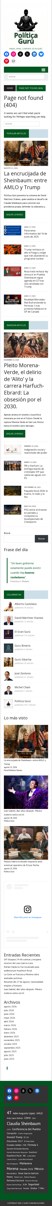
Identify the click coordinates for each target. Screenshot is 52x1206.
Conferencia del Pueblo (26, 1129)
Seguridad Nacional (14, 1188)
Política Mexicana (30, 1177)
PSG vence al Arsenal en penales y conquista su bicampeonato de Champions (35, 515)
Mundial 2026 (26, 1169)
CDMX (27, 1118)
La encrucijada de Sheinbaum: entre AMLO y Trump (25, 180)
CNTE (9, 1130)
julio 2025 (9, 1055)
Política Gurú (23, 701)
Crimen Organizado (25, 1133)
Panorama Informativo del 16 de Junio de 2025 (35, 233)
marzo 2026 (10, 1025)
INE (24, 1155)
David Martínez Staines (29, 618)
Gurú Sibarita (23, 659)
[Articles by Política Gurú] (8, 706)
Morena (12, 1168)
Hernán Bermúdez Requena (17, 1152)
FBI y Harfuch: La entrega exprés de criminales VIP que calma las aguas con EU (35, 471)
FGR (24, 1145)
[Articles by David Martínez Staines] (8, 623)
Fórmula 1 (33, 1145)
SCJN (25, 1184)
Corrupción (12, 1133)
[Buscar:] (22, 123)
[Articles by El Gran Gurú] (8, 637)
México (39, 1169)
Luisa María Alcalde (25, 1159)
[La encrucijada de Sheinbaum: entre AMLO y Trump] (26, 163)
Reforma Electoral (15, 1180)
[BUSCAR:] (25, 76)
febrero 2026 (10, 1029)
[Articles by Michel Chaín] (8, 692)
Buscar (7, 533)
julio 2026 (9, 1010)
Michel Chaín (22, 687)
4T (9, 1112)
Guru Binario (22, 645)
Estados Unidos (14, 1144)
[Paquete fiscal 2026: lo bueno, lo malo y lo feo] (12, 493)
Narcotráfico (12, 1173)
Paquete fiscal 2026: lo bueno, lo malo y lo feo (36, 494)
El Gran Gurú (22, 631)
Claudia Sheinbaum (24, 1123)
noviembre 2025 (12, 1040)
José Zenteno (23, 673)
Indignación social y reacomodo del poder (35, 451)
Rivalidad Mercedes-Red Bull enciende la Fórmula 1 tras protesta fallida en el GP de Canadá (35, 305)
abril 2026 (9, 1021)
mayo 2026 (9, 1017)
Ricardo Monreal (31, 1181)
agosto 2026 (10, 1006)
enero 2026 (9, 1032)
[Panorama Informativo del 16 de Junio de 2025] (12, 233)
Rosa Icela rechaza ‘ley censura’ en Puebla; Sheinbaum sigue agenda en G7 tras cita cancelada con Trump (36, 279)
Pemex (10, 1176)
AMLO (39, 1113)
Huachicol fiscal (14, 1155)
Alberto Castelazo (26, 604)
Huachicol (33, 1152)
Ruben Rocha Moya (14, 1184)
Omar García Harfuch (28, 1173)
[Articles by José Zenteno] (8, 678)
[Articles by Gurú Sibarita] (8, 664)
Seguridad (33, 1184)
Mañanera (25, 1163)
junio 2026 (9, 1013)
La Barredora (31, 1156)
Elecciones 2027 (15, 1141)
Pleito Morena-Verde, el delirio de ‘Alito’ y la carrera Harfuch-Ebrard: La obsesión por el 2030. (24, 386)
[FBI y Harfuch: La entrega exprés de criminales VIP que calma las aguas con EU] (12, 468)
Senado (26, 1188)
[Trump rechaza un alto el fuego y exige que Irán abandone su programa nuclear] (12, 252)
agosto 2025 (10, 1051)
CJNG (34, 1118)
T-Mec (41, 1188)
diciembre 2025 (11, 1036)
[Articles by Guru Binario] (8, 651)
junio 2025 (9, 1058)
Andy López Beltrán (15, 1118)
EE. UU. (26, 1137)
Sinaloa (33, 1188)
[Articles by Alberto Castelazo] (8, 609)
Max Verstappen (12, 1164)
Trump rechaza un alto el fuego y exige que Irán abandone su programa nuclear (36, 254)
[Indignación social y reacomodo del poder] (12, 452)
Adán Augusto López (24, 1113)
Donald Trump (14, 1137)
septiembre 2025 (12, 1047)
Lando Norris (12, 1159)
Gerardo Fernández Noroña (18, 1149)
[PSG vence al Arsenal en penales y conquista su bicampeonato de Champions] (12, 512)
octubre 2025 (10, 1043)
